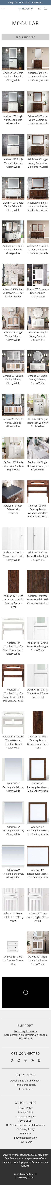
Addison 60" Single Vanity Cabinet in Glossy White (13, 206)
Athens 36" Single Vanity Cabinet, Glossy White (13, 336)
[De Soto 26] (13, 942)
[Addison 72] (13, 231)
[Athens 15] (13, 275)
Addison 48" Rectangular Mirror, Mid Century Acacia (37, 874)
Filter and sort (25, 37)
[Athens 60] (13, 361)
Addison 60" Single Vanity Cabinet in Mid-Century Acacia (37, 206)
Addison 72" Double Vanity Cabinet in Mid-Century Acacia (37, 249)
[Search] (39, 9)
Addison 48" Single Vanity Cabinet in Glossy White (13, 163)
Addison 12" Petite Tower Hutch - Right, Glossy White (38, 556)
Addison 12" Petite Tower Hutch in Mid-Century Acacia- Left (37, 599)
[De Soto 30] (38, 405)
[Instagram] (19, 1060)
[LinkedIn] (39, 1060)
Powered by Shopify (25, 1177)
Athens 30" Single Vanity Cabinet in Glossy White (37, 960)
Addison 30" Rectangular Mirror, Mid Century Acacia (37, 787)
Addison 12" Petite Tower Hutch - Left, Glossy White (13, 556)
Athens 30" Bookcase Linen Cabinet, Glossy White (38, 293)
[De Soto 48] (38, 448)
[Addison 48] (13, 145)
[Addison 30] (13, 58)
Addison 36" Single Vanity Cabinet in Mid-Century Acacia (37, 120)
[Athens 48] (38, 318)
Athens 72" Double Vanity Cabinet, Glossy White (13, 422)
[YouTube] (32, 1060)
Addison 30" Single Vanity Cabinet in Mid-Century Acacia (37, 76)
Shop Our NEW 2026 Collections (25, 2)
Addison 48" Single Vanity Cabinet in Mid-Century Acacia (37, 163)
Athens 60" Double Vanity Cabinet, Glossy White (13, 379)
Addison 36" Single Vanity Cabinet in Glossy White (13, 120)
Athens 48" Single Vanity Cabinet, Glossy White (37, 336)
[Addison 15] (13, 491)
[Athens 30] (38, 275)
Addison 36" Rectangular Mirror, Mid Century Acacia (37, 830)
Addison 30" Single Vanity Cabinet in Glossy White (13, 76)
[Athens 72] (13, 405)
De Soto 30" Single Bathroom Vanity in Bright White (37, 422)
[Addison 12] (38, 491)
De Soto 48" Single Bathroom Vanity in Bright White (37, 466)
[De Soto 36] (13, 448)
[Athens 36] (13, 318)
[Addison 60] (13, 188)
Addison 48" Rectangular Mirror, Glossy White (13, 874)
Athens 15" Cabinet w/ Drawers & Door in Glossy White (13, 293)
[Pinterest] (25, 1060)
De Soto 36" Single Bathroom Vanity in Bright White (13, 466)
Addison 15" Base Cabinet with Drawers (13, 509)
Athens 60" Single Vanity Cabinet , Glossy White (37, 379)
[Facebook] (12, 1060)
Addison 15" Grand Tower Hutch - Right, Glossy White (38, 646)
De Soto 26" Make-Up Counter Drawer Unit (13, 960)
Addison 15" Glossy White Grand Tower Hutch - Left (37, 693)
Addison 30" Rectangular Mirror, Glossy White (13, 787)
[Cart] (46, 9)
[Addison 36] (13, 102)
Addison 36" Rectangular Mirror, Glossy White (13, 830)
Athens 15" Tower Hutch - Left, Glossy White (13, 917)
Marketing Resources (25, 1031)
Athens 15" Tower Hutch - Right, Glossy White (38, 917)
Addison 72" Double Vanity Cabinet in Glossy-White (13, 249)
